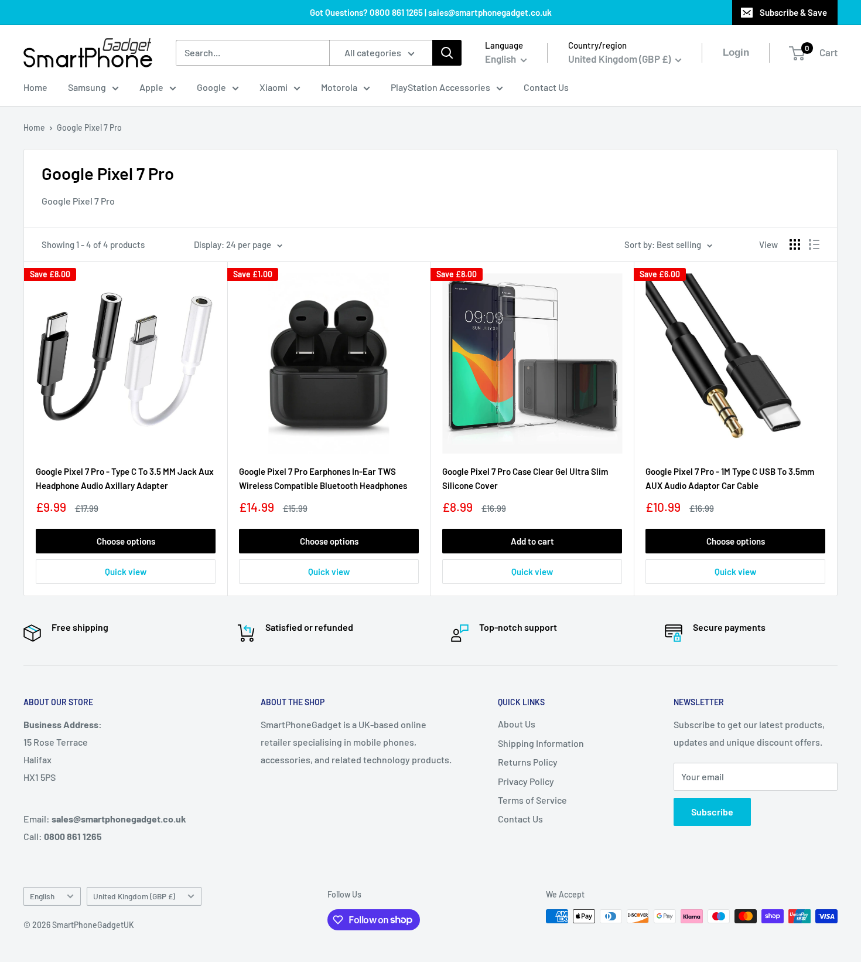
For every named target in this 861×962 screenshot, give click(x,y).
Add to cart (532, 541)
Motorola (339, 87)
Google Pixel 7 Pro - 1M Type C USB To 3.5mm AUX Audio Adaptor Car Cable (729, 478)
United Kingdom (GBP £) (134, 896)
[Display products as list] (814, 244)
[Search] (447, 53)
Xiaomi (273, 87)
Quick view (125, 571)
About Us (516, 723)
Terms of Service (532, 799)
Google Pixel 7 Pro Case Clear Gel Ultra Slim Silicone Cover (525, 478)
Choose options (126, 541)
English (42, 896)
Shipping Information (541, 743)
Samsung (87, 87)
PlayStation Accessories (440, 87)
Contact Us (546, 87)
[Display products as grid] (795, 244)
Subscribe (712, 811)
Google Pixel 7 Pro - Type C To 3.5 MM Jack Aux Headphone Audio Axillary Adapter (125, 478)
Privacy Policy (526, 781)
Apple (151, 87)
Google (211, 87)
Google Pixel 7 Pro (89, 127)
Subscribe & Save (793, 12)
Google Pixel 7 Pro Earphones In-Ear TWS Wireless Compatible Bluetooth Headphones (323, 478)
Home (35, 87)
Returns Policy (528, 761)
